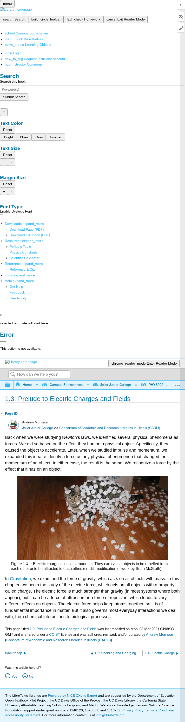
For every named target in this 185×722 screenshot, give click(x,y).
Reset (7, 130)
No (31, 676)
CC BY (55, 634)
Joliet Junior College (115, 385)
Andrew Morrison (159, 634)
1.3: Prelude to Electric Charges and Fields (63, 629)
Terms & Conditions (160, 710)
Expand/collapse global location (177, 384)
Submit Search (14, 97)
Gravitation (20, 578)
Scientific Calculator (25, 258)
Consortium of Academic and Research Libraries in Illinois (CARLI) (109, 428)
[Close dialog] (3, 341)
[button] (17, 292)
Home (27, 385)
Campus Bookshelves (66, 385)
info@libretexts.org (110, 715)
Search (12, 374)
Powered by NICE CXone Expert (73, 695)
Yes (14, 676)
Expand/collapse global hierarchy (10, 385)
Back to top (13, 653)
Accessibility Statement (22, 715)
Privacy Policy (132, 710)
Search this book (13, 81)
